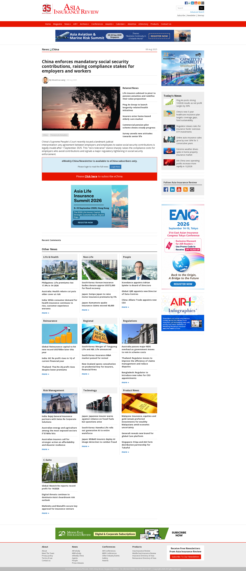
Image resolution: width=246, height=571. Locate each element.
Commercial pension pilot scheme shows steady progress (139, 126)
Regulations (130, 320)
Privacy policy (47, 556)
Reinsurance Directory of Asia (144, 558)
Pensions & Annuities (59, 135)
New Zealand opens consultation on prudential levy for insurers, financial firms (99, 367)
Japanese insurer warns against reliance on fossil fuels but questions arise (98, 419)
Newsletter (191, 15)
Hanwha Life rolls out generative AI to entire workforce (97, 430)
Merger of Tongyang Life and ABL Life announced (99, 348)
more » (45, 312)
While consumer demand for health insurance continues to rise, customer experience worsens (59, 304)
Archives (84, 24)
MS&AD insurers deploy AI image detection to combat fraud (99, 440)
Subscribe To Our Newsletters (185, 556)
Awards (108, 24)
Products (154, 24)
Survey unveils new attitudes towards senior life (137, 135)
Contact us (46, 560)
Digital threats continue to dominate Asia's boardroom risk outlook (58, 497)
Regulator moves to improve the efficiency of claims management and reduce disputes (138, 362)
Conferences (97, 24)
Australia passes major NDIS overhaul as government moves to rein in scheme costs (138, 349)
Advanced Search (197, 12)
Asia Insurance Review (141, 551)
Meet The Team (48, 553)
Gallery (105, 558)
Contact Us (166, 24)
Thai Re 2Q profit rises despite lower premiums (58, 368)
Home (48, 24)
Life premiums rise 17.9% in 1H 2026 (57, 284)
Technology (90, 390)
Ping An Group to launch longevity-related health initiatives (135, 107)
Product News (131, 390)
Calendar (120, 24)
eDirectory (143, 24)
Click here (91, 176)
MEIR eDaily (76, 553)
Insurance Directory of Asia (143, 556)
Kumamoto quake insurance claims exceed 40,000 (98, 304)
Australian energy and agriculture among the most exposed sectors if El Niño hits (59, 430)
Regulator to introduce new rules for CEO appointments (136, 375)
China (45, 135)
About (44, 551)
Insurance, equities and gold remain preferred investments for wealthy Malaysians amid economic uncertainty (139, 422)
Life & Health (51, 257)
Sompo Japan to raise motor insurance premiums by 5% (99, 295)
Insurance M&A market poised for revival (96, 356)
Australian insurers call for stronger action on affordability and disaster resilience (58, 442)
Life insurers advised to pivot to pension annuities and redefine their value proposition (139, 96)
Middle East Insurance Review (144, 553)
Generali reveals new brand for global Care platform (137, 434)
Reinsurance (50, 320)
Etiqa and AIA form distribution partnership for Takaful (137, 445)
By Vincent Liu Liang (57, 80)
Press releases (78, 563)
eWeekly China (78, 556)
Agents (75, 558)
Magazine (57, 24)
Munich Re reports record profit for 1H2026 (58, 487)
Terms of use (47, 558)
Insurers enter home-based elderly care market (137, 117)
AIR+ (75, 24)
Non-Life (88, 257)
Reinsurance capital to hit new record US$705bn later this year (59, 349)
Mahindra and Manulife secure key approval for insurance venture (59, 507)
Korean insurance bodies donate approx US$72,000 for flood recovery (98, 285)
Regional (88, 320)
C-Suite (47, 459)
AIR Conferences (108, 551)
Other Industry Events (110, 556)
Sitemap (201, 15)
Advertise (132, 24)
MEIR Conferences (109, 553)
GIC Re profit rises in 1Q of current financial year (58, 359)
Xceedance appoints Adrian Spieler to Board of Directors (136, 284)
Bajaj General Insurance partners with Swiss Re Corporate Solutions (59, 419)
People (127, 257)
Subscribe (181, 15)
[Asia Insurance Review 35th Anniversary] (70, 9)
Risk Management (53, 390)
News (67, 24)
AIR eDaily (76, 551)
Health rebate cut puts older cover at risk (59, 293)
